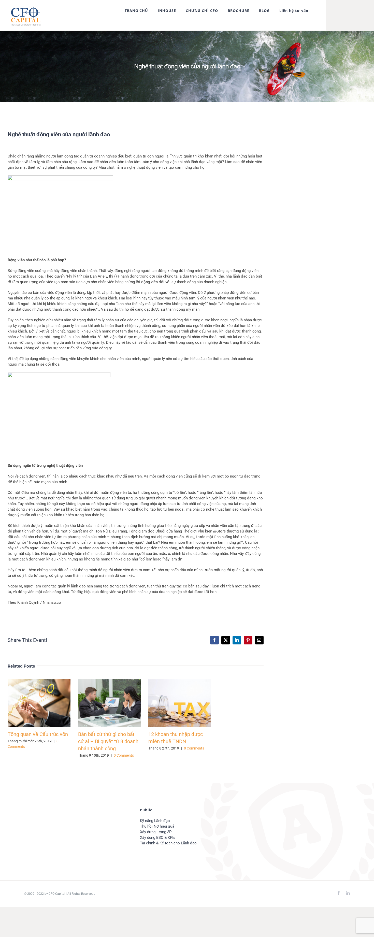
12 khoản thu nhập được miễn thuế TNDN (172, 703)
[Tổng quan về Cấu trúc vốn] (39, 703)
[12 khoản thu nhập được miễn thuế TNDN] (179, 703)
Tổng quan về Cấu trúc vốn (31, 703)
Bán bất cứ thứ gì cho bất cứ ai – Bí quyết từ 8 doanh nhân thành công (102, 703)
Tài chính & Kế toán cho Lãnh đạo (168, 843)
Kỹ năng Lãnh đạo (155, 820)
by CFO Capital (54, 894)
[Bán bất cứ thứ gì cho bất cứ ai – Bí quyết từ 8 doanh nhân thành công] (109, 703)
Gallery (46, 703)
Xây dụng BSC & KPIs (157, 837)
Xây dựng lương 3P (155, 832)
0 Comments (124, 755)
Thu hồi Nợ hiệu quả (157, 826)
